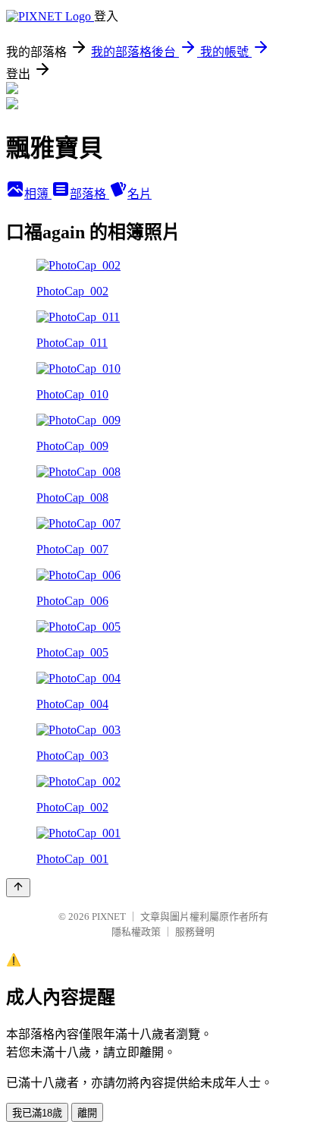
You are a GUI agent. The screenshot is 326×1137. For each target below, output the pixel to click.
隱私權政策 (136, 931)
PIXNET (109, 916)
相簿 (38, 193)
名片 (139, 193)
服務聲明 (195, 931)
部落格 (89, 193)
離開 (87, 1113)
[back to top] (18, 887)
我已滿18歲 (37, 1113)
